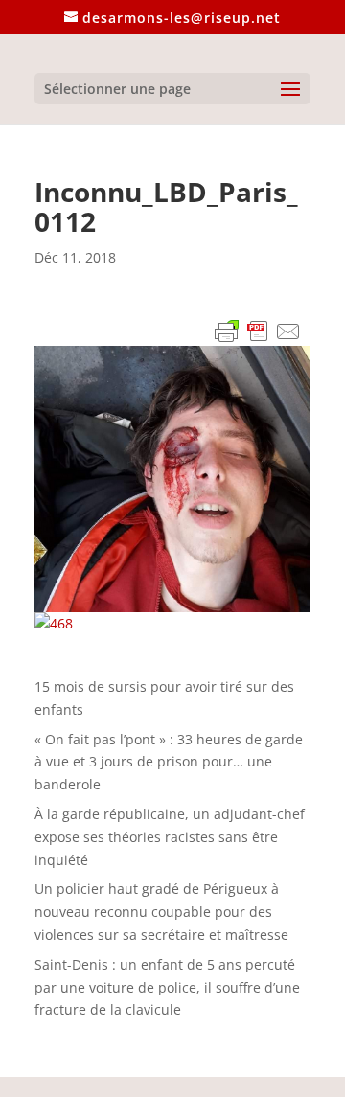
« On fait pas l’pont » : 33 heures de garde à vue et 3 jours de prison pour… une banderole (168, 762)
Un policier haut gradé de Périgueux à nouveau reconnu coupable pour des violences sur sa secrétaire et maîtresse (161, 912)
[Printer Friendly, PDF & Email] (257, 335)
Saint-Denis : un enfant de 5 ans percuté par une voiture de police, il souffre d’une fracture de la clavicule (167, 987)
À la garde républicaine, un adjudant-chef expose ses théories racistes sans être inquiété (169, 837)
